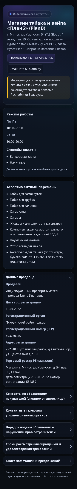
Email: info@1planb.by (25, 69)
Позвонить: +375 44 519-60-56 (31, 58)
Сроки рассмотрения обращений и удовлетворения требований (33, 446)
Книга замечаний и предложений (33, 461)
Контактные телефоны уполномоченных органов (26, 412)
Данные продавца (20, 277)
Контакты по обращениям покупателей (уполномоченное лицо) (35, 396)
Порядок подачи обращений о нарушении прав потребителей (31, 429)
